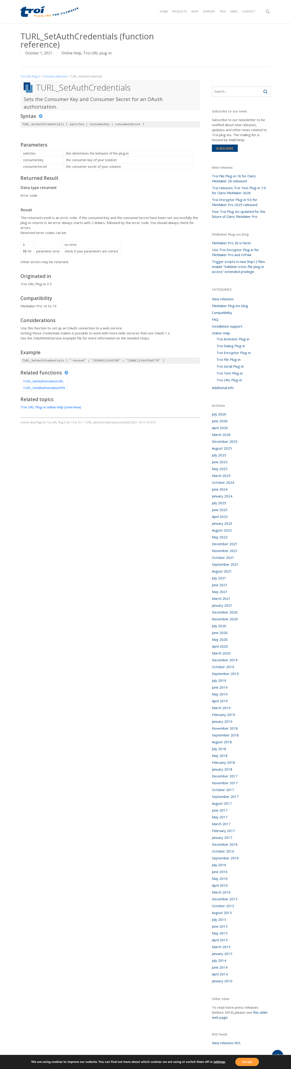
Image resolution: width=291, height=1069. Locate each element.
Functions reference (55, 76)
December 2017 (225, 776)
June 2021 (220, 585)
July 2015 (219, 919)
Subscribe (224, 148)
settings (219, 1062)
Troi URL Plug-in (30, 76)
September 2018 (225, 735)
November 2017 (225, 783)
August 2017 (222, 803)
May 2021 (220, 591)
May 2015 (220, 933)
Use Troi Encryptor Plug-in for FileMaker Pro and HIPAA (235, 252)
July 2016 (219, 865)
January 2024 (222, 496)
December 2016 (225, 844)
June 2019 (220, 687)
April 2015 (220, 940)
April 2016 (220, 885)
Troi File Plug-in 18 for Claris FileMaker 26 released (234, 178)
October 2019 (223, 666)
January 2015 (222, 953)
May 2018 (220, 755)
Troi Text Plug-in (229, 373)
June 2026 (220, 421)
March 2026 (221, 434)
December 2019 (225, 660)
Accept (247, 1062)
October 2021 (223, 557)
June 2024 (220, 489)
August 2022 (222, 530)
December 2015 (225, 899)
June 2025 (220, 462)
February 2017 (223, 830)
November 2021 (225, 550)
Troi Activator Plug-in (232, 339)
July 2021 (219, 578)
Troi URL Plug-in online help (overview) (50, 407)
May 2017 (220, 817)
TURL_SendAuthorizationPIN (44, 388)
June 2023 (220, 509)
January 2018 (222, 769)
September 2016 (225, 858)
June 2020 (220, 632)
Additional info (223, 387)
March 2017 (221, 824)
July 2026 (219, 414)
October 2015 (223, 906)
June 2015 (220, 926)
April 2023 (220, 516)
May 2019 (220, 694)
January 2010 (222, 981)
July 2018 (219, 748)
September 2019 (225, 673)
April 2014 (220, 974)
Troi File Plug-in (228, 359)
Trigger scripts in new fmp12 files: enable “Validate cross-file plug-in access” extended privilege (239, 266)
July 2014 (219, 960)
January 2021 (222, 605)
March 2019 (221, 707)
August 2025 (222, 448)
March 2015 (221, 946)
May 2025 (220, 468)
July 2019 (219, 680)
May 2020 (220, 639)
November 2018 (225, 728)
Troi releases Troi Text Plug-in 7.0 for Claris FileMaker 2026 (239, 190)
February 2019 (223, 714)
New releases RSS (226, 1043)
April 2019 (220, 701)
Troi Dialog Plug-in (230, 346)
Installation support (227, 326)
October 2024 (223, 482)
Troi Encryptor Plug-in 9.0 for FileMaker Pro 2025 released (234, 202)
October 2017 (223, 789)
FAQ (215, 319)
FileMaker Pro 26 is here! (231, 243)
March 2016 (221, 892)
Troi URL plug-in (97, 53)
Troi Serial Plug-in (230, 366)
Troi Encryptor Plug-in (233, 352)
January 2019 (222, 721)
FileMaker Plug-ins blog (230, 305)
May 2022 (220, 537)
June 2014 (220, 967)
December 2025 (225, 441)
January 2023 (222, 523)
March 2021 (221, 598)
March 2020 (221, 653)
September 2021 (225, 564)
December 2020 (225, 612)
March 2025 (221, 475)
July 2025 (219, 455)
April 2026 (220, 427)
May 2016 (220, 878)
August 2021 (222, 571)
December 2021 (225, 544)
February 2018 (223, 762)
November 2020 (225, 619)
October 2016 (223, 851)
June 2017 (220, 810)
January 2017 (222, 837)
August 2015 (222, 912)
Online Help (71, 53)
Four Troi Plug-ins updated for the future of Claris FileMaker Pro (238, 214)
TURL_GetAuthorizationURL (43, 381)
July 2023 (219, 503)
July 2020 (219, 626)
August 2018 (222, 742)
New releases (223, 299)
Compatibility (222, 312)
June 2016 (220, 871)
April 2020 (220, 646)
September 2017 (225, 796)
